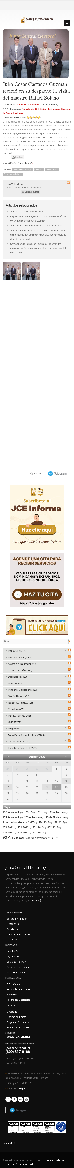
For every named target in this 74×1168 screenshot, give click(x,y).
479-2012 (24, 827)
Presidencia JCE (30, 109)
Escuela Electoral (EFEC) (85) (22, 748)
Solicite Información (17, 918)
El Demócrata (13, 984)
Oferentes (12, 939)
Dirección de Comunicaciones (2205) (26, 735)
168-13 (29, 812)
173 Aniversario (58, 812)
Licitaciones (13, 923)
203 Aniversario (34, 817)
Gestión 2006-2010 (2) (19, 741)
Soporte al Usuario (16, 972)
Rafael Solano (52, 170)
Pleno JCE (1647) (17, 651)
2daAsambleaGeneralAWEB (20, 822)
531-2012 (39, 832)
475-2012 (60, 822)
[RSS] (69, 650)
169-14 (41, 812)
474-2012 (45, 822)
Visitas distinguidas (50, 109)
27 (7, 769)
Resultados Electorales (18, 999)
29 (27, 769)
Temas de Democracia (18, 989)
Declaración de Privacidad (19, 1164)
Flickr (20, 1099)
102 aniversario (13, 812)
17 (7, 787)
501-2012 (39, 827)
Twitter (14, 1099)
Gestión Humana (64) (18, 696)
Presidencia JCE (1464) (19, 657)
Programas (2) (15, 729)
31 (46, 769)
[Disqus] (37, 327)
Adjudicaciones (14, 929)
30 (37, 769)
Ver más (35, 900)
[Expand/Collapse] (66, 650)
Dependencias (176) (18, 677)
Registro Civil (13, 956)
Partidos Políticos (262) (19, 716)
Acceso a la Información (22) (22, 664)
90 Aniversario (16, 837)
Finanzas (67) (15, 683)
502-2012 (54, 827)
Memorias (12, 994)
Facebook (8, 1099)
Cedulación (12, 951)
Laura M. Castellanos (28, 104)
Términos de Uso (56, 1160)
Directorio (12, 1011)
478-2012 (9, 827)
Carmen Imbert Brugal (22, 170)
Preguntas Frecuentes (18, 1022)
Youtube (26, 1099)
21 (46, 787)
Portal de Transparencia (19, 967)
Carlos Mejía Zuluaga (13, 174)
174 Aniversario (13, 817)
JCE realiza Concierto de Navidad (26, 211)
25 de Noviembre (57, 817)
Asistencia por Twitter (18, 1027)
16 (66, 781)
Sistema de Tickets (16, 1016)
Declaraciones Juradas (18, 934)
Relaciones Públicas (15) (20, 703)
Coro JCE (38, 170)
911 (55, 837)
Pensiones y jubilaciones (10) (22, 690)
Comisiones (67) (16, 709)
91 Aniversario (40, 837)
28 (17, 769)
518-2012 (24, 832)
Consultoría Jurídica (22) (20, 670)
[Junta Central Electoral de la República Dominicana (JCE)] (37, 19)
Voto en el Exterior (16, 961)
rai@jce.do (23, 1088)
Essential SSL (9, 1143)
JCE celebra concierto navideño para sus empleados (36, 225)
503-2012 (9, 832)
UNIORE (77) (14, 722)
